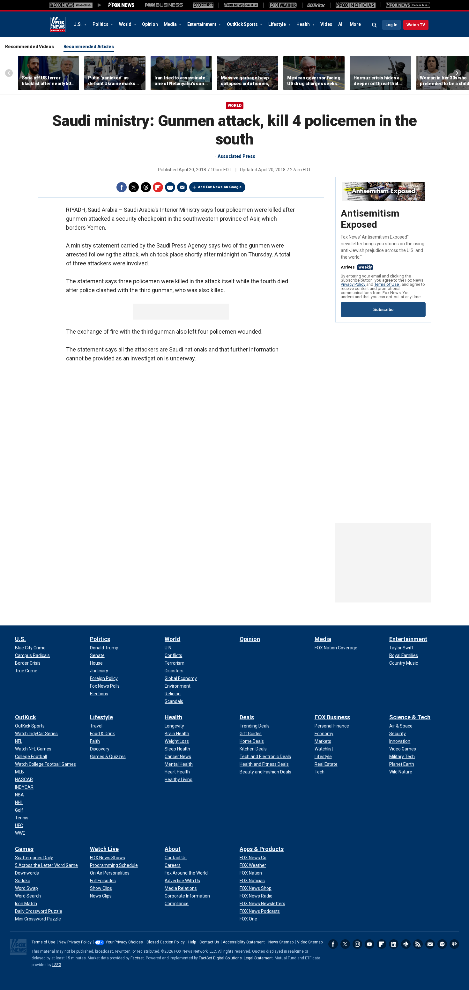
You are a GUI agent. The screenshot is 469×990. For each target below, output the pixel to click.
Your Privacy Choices (124, 942)
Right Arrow (457, 73)
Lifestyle (277, 24)
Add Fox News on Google (220, 187)
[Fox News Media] (121, 5)
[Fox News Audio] (241, 5)
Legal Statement (258, 958)
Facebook (121, 187)
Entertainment (202, 24)
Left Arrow (9, 73)
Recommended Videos (29, 46)
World (125, 24)
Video (326, 24)
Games (24, 849)
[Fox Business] (164, 5)
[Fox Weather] (282, 5)
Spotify (442, 944)
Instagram (357, 944)
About (173, 849)
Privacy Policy (353, 284)
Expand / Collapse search (374, 25)
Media (171, 24)
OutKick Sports (242, 24)
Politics (101, 24)
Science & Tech (409, 717)
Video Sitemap (310, 942)
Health (303, 24)
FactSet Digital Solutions (220, 958)
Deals (247, 717)
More (355, 24)
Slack (406, 944)
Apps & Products (262, 849)
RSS (418, 944)
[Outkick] (316, 5)
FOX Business (332, 717)
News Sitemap (281, 942)
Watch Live (104, 849)
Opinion (150, 24)
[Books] (408, 5)
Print (170, 187)
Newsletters (430, 944)
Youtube (369, 944)
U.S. (78, 24)
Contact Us (209, 942)
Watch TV (415, 24)
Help (192, 942)
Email (182, 187)
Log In (391, 24)
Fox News (57, 24)
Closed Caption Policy (165, 942)
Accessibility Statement (244, 942)
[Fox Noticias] (356, 5)
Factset (137, 958)
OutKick (25, 717)
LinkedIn (393, 944)
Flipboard (158, 187)
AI (340, 24)
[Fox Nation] (203, 5)
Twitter (134, 187)
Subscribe (383, 309)
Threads (146, 187)
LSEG (56, 965)
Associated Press (236, 156)
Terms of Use (387, 284)
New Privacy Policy (75, 942)
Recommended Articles (88, 46)
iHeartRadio (454, 944)
